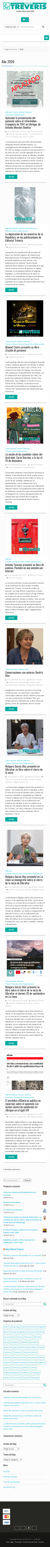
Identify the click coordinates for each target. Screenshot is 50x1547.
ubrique (7, 1378)
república (25, 1367)
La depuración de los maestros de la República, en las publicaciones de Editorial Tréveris (24, 237)
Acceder (6, 1471)
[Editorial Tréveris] (25, 9)
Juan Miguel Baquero (35, 1117)
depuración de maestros (18, 247)
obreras (41, 1357)
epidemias (22, 1117)
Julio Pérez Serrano (26, 137)
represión (15, 1367)
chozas (32, 682)
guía (16, 1347)
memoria (18, 1352)
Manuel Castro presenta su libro (22, 348)
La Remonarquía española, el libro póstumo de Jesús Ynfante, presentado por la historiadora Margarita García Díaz (24, 1289)
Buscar (27, 1180)
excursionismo (9, 1337)
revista (33, 1367)
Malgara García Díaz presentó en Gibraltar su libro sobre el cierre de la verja (24, 769)
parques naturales (20, 1362)
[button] (46, 37)
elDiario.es (13, 1117)
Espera (40, 1332)
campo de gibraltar (19, 1332)
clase (38, 682)
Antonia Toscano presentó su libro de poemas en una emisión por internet (24, 567)
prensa (6, 1367)
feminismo (28, 1337)
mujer (15, 1357)
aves (24, 1327)
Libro (11, 115)
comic (11, 467)
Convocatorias (11, 341)
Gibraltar (8, 782)
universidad (16, 1378)
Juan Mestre (32, 1347)
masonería (8, 1352)
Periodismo (27, 873)
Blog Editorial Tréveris (15, 1249)
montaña (7, 1357)
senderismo (25, 1372)
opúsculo (7, 1362)
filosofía (37, 1337)
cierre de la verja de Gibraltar (16, 779)
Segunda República (11, 1372)
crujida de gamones (16, 357)
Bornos (6, 1332)
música (22, 1357)
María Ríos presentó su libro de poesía (23, 1410)
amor (6, 1327)
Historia (22, 112)
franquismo (14, 1342)
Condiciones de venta (30, 1542)
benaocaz (32, 1327)
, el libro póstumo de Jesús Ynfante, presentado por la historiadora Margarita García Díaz (24, 1426)
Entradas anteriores (12, 1169)
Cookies (41, 1542)
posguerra (41, 1362)
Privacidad (18, 1542)
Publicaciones (19, 115)
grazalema (34, 1342)
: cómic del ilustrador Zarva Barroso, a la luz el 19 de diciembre (23, 457)
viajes (26, 1378)
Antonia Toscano (15, 578)
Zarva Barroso (29, 467)
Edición (20, 341)
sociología (36, 1372)
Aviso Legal (10, 1542)
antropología (24, 682)
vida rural (39, 685)
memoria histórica (30, 1352)
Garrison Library (35, 779)
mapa (41, 1347)
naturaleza (32, 1357)
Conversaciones (11, 669)
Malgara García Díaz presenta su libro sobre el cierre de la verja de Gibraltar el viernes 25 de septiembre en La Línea (25, 992)
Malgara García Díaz (21, 782)
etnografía (30, 685)
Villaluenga (34, 1378)
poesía (32, 1362)
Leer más (11, 177)
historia (23, 1347)
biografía (41, 1327)
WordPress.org (9, 1487)
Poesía (27, 561)
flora (6, 1342)
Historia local (24, 344)
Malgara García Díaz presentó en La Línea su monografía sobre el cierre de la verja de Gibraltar (24, 879)
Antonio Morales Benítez (18, 134)
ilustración (18, 467)
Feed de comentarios (11, 1482)
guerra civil (8, 1347)
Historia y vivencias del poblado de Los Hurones (22, 1255)
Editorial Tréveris (11, 112)
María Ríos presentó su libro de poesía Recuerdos (22, 1271)
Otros (14, 231)
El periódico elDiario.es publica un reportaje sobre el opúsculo (23, 1105)
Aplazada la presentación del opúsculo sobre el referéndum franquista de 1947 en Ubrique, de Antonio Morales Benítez (23, 122)
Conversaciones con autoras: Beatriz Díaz (24, 674)
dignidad (22, 685)
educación (32, 1332)
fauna (19, 1337)
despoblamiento (11, 685)
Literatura (16, 561)
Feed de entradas (10, 1477)
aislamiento (13, 682)
